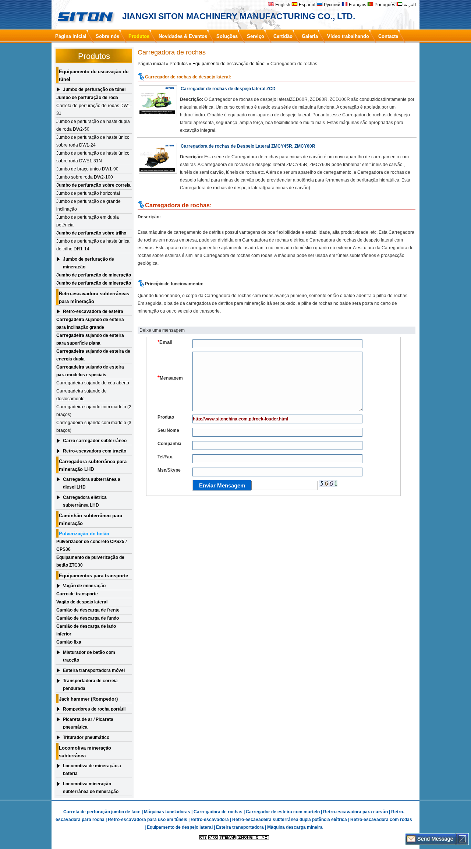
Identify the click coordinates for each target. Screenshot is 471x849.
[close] (462, 843)
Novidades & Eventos (183, 36)
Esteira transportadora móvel (94, 670)
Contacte (388, 36)
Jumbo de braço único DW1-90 (87, 169)
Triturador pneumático (86, 737)
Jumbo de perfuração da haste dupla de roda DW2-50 (93, 125)
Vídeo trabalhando (348, 36)
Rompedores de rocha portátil (94, 709)
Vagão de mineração (84, 585)
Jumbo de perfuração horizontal (88, 193)
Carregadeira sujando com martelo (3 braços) (93, 426)
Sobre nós (107, 36)
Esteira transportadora (240, 827)
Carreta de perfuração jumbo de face (102, 811)
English (282, 4)
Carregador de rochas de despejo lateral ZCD (228, 88)
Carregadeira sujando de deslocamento (81, 394)
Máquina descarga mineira (295, 827)
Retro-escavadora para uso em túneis (147, 819)
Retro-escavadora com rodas (381, 819)
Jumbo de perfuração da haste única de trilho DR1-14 (93, 245)
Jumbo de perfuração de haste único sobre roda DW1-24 (93, 141)
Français (357, 4)
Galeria (310, 36)
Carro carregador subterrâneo (95, 440)
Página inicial (70, 36)
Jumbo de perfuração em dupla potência (87, 221)
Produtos (138, 36)
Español (306, 4)
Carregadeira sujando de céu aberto (92, 382)
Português (384, 4)
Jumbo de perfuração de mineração (88, 263)
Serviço (255, 36)
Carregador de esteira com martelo (283, 811)
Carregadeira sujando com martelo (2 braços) (93, 410)
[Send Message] (430, 843)
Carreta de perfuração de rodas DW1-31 (94, 109)
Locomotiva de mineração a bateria (92, 769)
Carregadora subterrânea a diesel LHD (91, 483)
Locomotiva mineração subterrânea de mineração (90, 787)
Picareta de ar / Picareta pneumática (88, 723)
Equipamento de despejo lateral (180, 827)
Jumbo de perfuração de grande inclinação (88, 205)
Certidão (283, 36)
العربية (409, 4)
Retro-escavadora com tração (94, 451)
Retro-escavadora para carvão (355, 811)
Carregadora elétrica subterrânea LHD (85, 501)
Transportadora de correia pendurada (90, 684)
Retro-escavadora (210, 819)
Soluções (227, 36)
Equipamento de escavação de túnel (229, 63)
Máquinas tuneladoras (167, 811)
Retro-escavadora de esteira (93, 311)
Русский (331, 4)
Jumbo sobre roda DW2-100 (84, 177)
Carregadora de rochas (218, 811)
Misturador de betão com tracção (89, 656)
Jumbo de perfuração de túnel (94, 89)
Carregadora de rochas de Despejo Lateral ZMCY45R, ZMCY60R (248, 146)
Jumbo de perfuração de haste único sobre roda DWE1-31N (93, 157)
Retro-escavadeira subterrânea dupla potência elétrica (289, 819)
